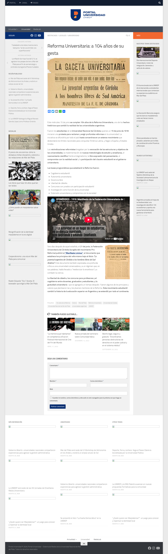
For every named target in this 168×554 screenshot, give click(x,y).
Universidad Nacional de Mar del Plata (59, 306)
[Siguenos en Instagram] (35, 35)
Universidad (25, 29)
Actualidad (12, 29)
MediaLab (37, 29)
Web (51, 389)
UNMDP (91, 306)
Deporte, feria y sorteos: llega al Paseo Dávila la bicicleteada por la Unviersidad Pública (23, 111)
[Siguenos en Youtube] (39, 35)
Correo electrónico (96, 381)
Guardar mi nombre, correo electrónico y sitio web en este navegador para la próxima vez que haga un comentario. (85, 399)
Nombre (53, 381)
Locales (62, 35)
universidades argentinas (79, 306)
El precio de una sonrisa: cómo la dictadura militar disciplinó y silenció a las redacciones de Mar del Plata (24, 155)
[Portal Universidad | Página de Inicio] (26, 16)
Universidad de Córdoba (110, 303)
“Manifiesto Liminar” (74, 253)
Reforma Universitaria (95, 303)
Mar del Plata (82, 303)
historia (74, 303)
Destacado (52, 35)
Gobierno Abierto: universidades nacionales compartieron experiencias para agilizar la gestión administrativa (24, 92)
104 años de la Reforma (63, 303)
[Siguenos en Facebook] (32, 35)
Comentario (54, 365)
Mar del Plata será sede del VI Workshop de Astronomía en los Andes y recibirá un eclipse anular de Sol (24, 81)
